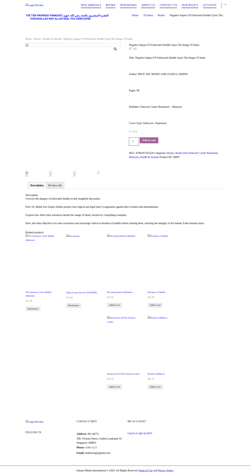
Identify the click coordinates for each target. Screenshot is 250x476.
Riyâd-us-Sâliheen (156, 374)
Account (209, 5)
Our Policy (190, 5)
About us (148, 5)
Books (110, 5)
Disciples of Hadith (156, 292)
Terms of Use (145, 470)
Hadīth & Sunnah (52, 38)
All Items (148, 15)
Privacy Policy (166, 470)
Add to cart (149, 140)
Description (37, 185)
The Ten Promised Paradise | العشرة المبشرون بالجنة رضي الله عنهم (67, 15)
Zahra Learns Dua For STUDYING (81, 292)
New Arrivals (91, 5)
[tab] (36, 185)
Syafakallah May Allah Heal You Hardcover (60, 18)
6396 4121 (91, 447)
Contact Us (168, 5)
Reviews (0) (55, 185)
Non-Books (128, 5)
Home (135, 15)
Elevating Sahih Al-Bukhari (119, 292)
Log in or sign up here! (140, 433)
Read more (33, 309)
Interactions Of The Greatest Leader (123, 374)
